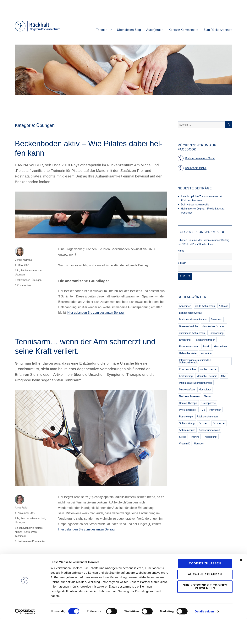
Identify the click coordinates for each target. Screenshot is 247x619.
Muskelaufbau (187, 389)
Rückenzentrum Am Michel (200, 158)
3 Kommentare (23, 285)
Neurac (208, 396)
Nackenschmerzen (189, 396)
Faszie (206, 346)
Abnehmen (185, 306)
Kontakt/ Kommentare (183, 29)
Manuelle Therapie (207, 376)
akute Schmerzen (205, 306)
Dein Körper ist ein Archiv (195, 204)
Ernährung (184, 339)
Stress (182, 436)
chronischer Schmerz (214, 326)
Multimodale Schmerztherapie (195, 382)
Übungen (20, 274)
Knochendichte (187, 369)
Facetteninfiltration (205, 339)
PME (202, 409)
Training (194, 436)
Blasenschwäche (188, 326)
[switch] (111, 611)
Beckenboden (22, 280)
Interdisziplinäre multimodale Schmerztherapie (195, 361)
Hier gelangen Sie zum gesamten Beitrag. (95, 312)
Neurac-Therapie (188, 403)
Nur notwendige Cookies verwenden (205, 587)
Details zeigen (204, 611)
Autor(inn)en (154, 29)
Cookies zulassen (205, 563)
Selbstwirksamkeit (209, 430)
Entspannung (216, 333)
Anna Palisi (21, 507)
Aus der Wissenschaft (32, 518)
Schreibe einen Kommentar (30, 541)
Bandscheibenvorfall (190, 312)
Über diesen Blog (129, 29)
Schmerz (204, 423)
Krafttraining (186, 376)
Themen (101, 29)
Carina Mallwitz (23, 259)
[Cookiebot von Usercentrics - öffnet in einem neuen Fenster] (25, 611)
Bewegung (216, 319)
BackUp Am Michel (195, 167)
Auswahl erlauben (205, 574)
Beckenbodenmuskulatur (193, 319)
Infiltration (205, 353)
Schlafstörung (187, 423)
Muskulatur (205, 389)
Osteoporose (208, 403)
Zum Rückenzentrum (218, 29)
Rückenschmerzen (31, 270)
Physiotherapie (187, 409)
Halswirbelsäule (187, 353)
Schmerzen (30, 531)
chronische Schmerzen (192, 333)
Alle (17, 270)
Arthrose (223, 306)
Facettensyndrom (189, 346)
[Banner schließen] (241, 560)
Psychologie (186, 416)
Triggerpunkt (210, 436)
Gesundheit (220, 346)
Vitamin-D (184, 443)
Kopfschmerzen (208, 369)
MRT (224, 376)
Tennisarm (20, 536)
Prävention (215, 409)
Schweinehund (187, 430)
